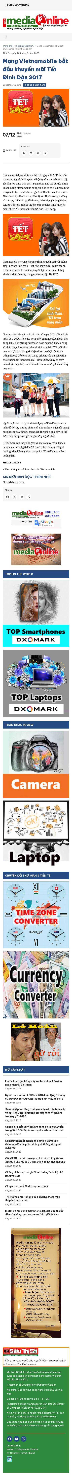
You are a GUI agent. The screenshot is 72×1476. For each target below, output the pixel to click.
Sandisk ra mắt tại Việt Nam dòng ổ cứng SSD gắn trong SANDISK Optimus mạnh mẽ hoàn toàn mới (34, 1128)
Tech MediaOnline (17, 4)
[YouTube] (16, 1439)
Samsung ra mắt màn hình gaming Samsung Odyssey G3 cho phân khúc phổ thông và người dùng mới (33, 1144)
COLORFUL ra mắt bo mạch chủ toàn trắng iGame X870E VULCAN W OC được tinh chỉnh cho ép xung (35, 1160)
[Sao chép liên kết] (38, 153)
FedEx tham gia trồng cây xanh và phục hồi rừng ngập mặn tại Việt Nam (33, 1083)
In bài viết (11, 150)
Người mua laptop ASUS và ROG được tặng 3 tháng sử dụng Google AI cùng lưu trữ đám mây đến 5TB (35, 1097)
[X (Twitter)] (23, 1439)
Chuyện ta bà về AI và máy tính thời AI (27, 1186)
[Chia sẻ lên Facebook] (24, 153)
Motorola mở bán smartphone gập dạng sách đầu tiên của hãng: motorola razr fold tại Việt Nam (34, 1212)
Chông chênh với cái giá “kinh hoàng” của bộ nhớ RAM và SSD (34, 1174)
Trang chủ (7, 46)
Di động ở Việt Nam (24, 46)
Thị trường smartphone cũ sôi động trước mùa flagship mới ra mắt (32, 1198)
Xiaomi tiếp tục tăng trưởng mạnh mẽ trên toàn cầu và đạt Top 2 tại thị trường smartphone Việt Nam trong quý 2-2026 (35, 1113)
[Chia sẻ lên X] (31, 153)
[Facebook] (9, 1439)
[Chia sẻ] (45, 153)
